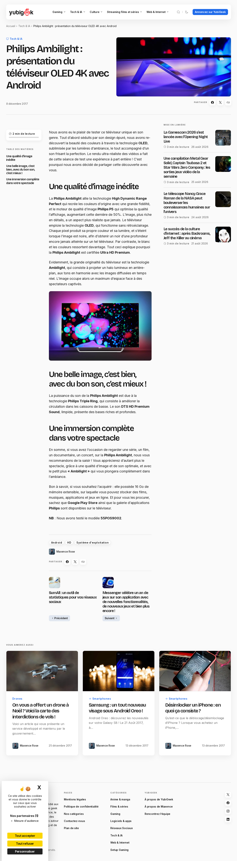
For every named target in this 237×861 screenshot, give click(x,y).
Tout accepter (25, 836)
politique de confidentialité (112, 478)
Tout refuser (25, 843)
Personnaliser (25, 851)
